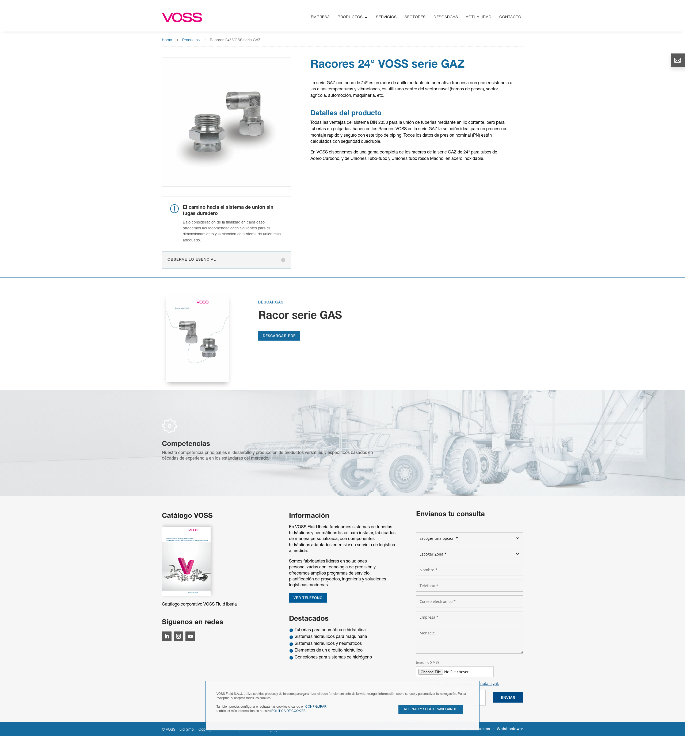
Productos (191, 40)
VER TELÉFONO (308, 598)
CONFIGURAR (315, 706)
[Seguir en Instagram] (178, 636)
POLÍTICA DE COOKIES (288, 711)
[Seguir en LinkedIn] (167, 636)
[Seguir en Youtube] (190, 636)
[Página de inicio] (182, 17)
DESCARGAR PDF (279, 336)
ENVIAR (508, 697)
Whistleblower (510, 729)
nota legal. (489, 683)
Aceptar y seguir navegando (431, 709)
